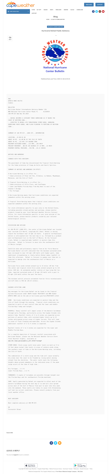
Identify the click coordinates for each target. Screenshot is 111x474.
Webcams (89, 4)
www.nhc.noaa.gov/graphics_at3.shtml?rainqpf (25, 341)
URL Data (80, 471)
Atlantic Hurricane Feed (58, 19)
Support (100, 4)
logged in (16, 454)
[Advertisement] (55, 86)
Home (47, 19)
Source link (10, 432)
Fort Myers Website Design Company (66, 471)
